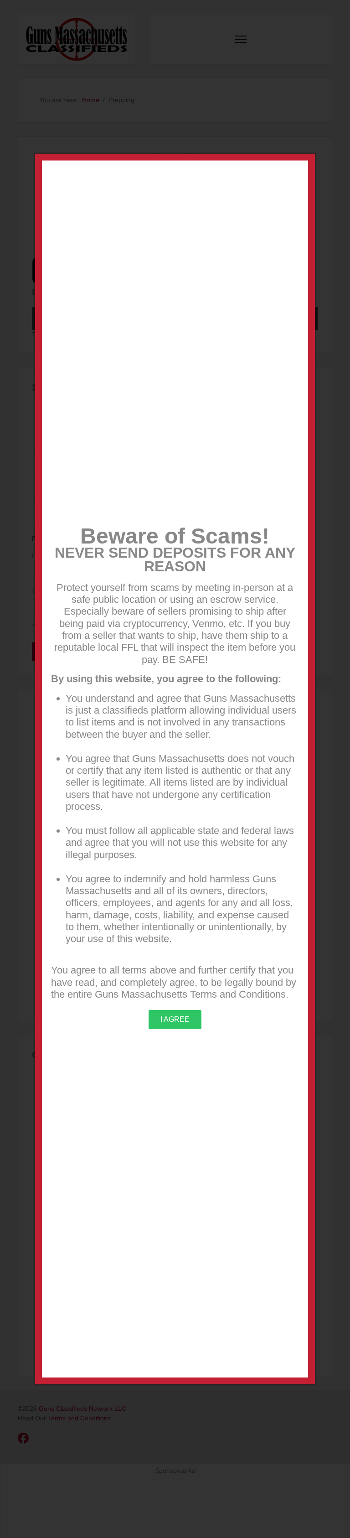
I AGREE (175, 1019)
